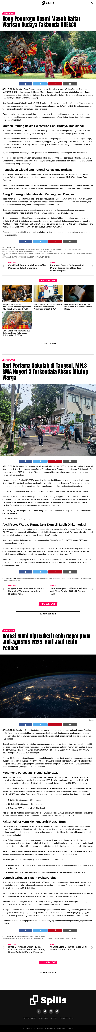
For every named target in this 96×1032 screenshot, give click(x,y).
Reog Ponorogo (45, 251)
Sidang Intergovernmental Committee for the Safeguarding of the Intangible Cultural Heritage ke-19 (47, 254)
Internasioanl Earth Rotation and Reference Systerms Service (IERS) (33, 939)
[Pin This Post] (55, 83)
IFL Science (40, 936)
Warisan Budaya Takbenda (39, 257)
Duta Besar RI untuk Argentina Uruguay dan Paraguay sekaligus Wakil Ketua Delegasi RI (42, 249)
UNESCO (22, 257)
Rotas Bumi (71, 939)
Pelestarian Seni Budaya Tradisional (19, 251)
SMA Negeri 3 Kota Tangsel (79, 578)
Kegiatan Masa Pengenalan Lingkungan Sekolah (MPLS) (42, 578)
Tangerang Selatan (11, 580)
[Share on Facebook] (26, 83)
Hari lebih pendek (26, 936)
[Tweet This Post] (40, 83)
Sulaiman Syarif (10, 257)
